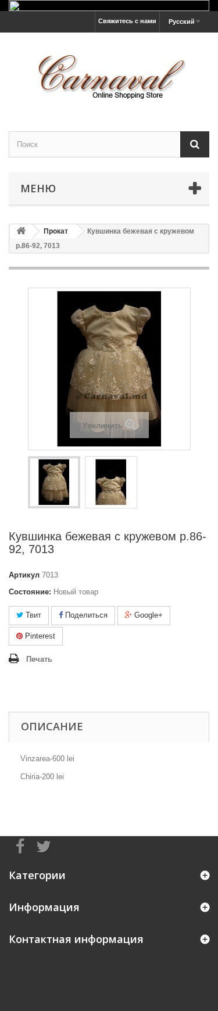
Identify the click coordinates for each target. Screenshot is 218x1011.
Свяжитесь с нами (127, 20)
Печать (39, 659)
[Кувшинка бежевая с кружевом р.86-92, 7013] (54, 482)
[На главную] (21, 231)
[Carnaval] (109, 71)
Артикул (24, 575)
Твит (32, 615)
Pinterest (39, 636)
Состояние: (30, 591)
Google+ (147, 615)
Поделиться (85, 615)
